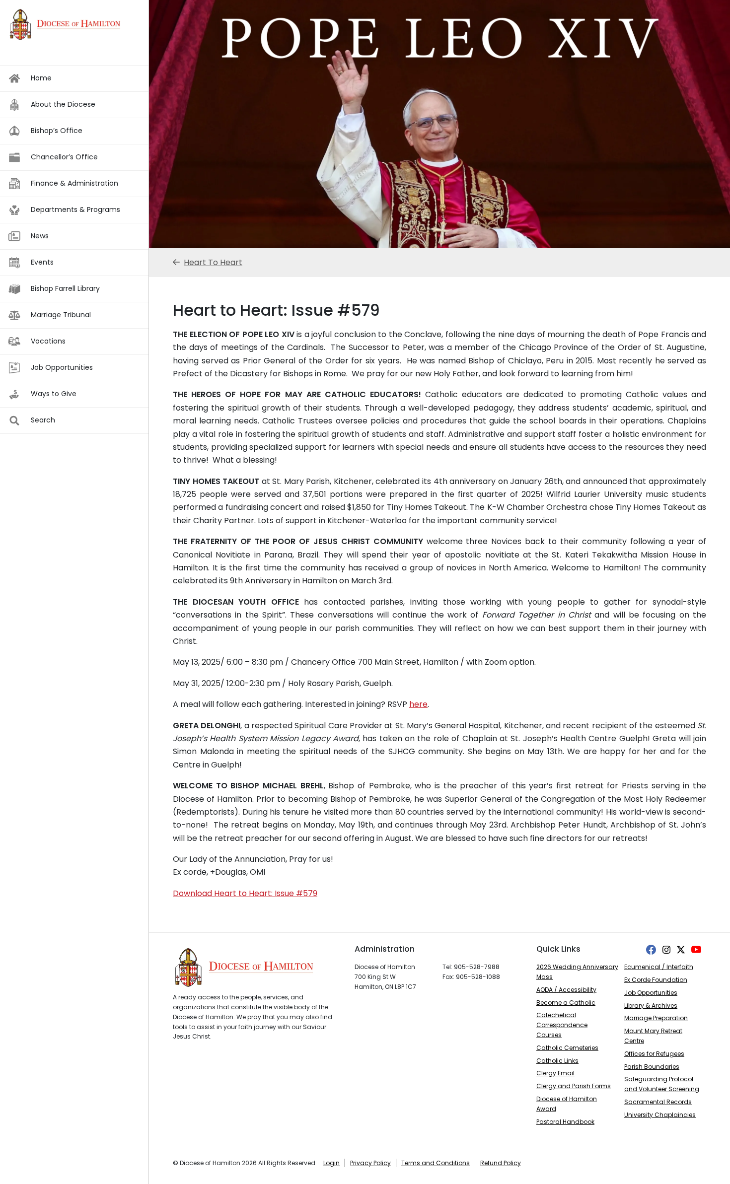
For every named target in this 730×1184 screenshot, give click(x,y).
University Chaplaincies (660, 1115)
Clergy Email (555, 1073)
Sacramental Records (658, 1102)
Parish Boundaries (651, 1066)
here (418, 704)
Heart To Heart (213, 262)
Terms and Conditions (435, 1163)
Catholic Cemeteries (567, 1048)
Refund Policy (500, 1163)
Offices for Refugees (654, 1053)
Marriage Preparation (656, 1018)
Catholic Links (557, 1060)
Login (331, 1163)
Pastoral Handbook (565, 1121)
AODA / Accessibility (566, 989)
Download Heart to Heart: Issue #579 (245, 893)
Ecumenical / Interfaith (658, 967)
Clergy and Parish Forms (573, 1086)
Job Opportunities (650, 992)
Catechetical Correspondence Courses (561, 1025)
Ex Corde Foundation (655, 979)
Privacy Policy (370, 1163)
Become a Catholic (565, 1002)
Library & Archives (650, 1005)
